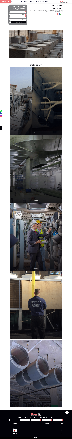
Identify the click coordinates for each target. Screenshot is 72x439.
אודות (46, 1)
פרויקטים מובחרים (28, 1)
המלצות (62, 431)
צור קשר (22, 1)
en (12, 1)
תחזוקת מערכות (31, 429)
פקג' (48, 428)
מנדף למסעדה (47, 429)
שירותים (42, 1)
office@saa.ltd (13, 428)
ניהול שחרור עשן (31, 427)
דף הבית (49, 1)
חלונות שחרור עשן (30, 426)
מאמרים (62, 432)
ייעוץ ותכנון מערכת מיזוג (30, 428)
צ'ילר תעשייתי (47, 427)
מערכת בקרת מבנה (46, 426)
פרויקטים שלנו (36, 1)
